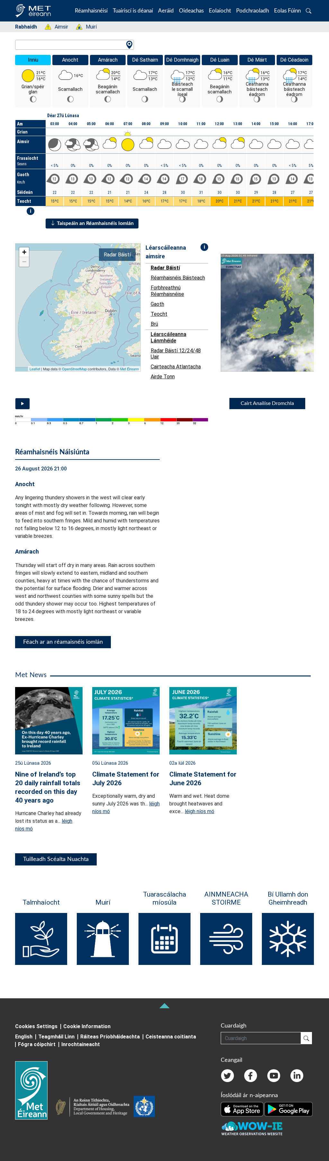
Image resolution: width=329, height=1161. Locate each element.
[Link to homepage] (35, 1090)
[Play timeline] (22, 403)
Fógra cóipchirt (37, 1044)
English (23, 1037)
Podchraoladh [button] (252, 10)
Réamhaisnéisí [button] (91, 10)
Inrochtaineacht (80, 1044)
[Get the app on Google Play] (288, 1108)
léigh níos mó (199, 811)
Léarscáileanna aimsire (166, 252)
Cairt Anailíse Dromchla (267, 403)
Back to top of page (164, 1005)
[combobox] (74, 45)
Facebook (250, 1075)
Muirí (88, 27)
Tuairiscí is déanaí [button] (133, 10)
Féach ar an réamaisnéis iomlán (63, 642)
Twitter (227, 1075)
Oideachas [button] (191, 10)
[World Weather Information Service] (144, 1108)
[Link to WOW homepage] (252, 1128)
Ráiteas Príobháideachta (110, 1037)
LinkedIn (296, 1075)
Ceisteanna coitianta (171, 1037)
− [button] (24, 262)
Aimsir (58, 27)
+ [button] (24, 252)
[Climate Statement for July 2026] (126, 720)
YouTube (273, 1075)
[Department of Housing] (94, 1108)
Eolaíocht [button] (220, 10)
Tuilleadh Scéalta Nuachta (56, 859)
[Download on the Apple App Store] (242, 1108)
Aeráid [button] (166, 10)
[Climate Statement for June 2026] (203, 720)
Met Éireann (129, 368)
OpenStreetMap (74, 368)
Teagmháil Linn (56, 1037)
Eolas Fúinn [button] (287, 10)
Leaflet (35, 368)
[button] (308, 11)
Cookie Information (87, 1026)
